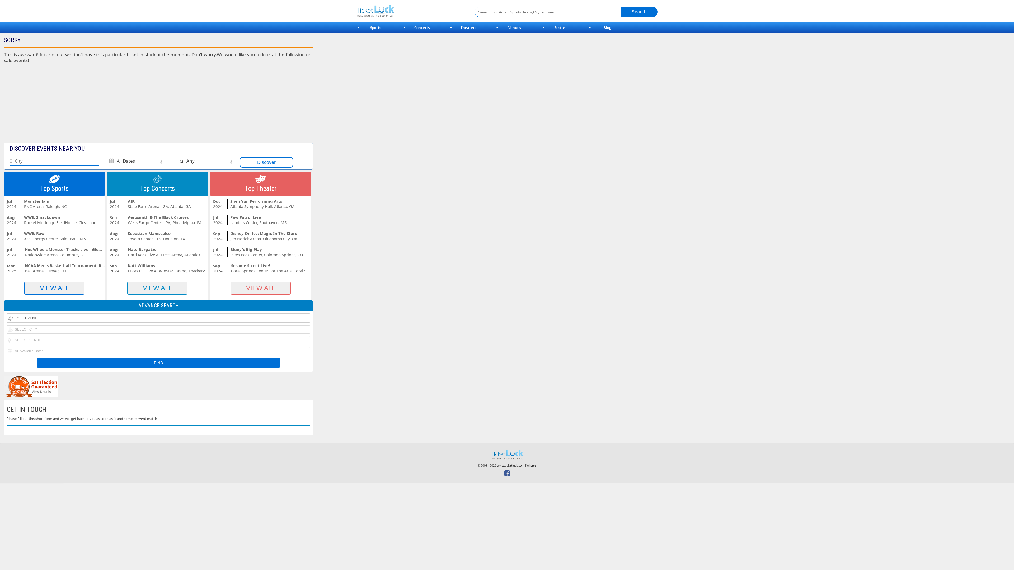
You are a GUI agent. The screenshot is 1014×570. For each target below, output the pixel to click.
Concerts (422, 27)
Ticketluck (409, 11)
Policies (530, 465)
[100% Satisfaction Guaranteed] (31, 386)
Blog (607, 27)
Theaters (468, 27)
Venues (514, 27)
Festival (561, 27)
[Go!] (639, 12)
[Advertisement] (129, 105)
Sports (375, 27)
